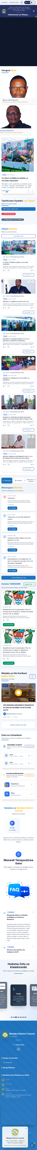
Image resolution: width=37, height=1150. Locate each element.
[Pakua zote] (28, 755)
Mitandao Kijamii (15, 2)
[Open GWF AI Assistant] (32, 1145)
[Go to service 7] (23, 1017)
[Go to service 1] (12, 1017)
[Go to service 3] (15, 1017)
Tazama (13, 508)
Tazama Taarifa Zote (12, 209)
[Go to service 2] (14, 1017)
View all (32, 676)
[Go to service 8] (24, 1017)
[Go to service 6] (21, 1017)
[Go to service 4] (17, 1017)
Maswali (5, 2)
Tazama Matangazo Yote (18, 577)
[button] (18, 926)
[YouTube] (18, 1049)
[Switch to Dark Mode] (22, 2)
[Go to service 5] (19, 1017)
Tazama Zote (29, 746)
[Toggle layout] (26, 1128)
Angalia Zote (28, 584)
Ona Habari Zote (18, 236)
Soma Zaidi (7, 190)
